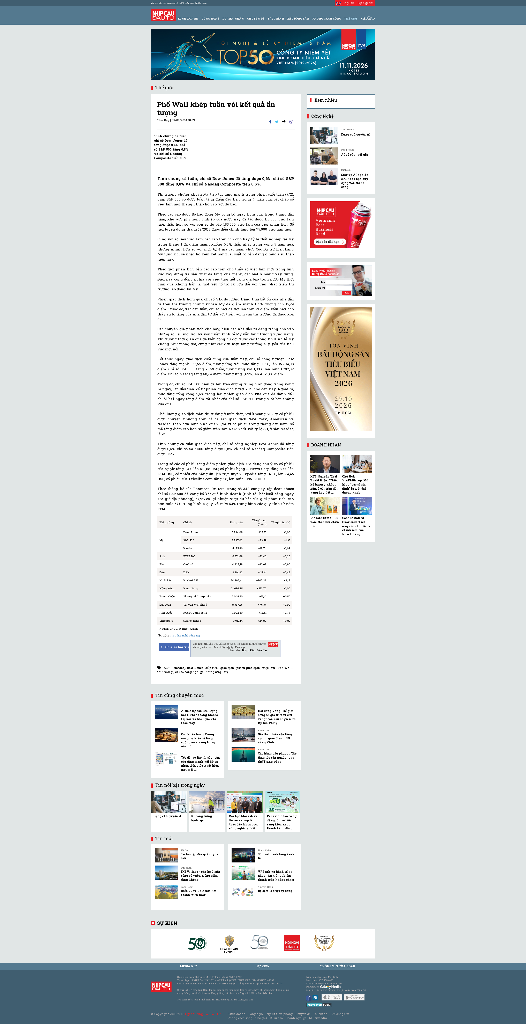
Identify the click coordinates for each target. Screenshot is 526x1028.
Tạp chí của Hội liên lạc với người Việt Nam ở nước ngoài (179, 3)
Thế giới (350, 18)
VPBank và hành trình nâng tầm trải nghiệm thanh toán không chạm (276, 876)
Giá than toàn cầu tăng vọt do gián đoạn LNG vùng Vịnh (275, 738)
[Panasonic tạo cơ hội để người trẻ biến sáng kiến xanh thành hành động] (282, 802)
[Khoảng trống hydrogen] (207, 802)
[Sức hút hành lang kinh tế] (243, 855)
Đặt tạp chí (366, 3)
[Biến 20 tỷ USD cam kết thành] (166, 892)
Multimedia (318, 1018)
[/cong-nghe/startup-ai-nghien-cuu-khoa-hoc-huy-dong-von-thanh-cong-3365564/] (324, 176)
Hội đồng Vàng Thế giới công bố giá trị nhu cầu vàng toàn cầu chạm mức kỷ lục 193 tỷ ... (276, 717)
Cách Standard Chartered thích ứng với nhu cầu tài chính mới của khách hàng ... (357, 526)
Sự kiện (167, 923)
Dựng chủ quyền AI (168, 816)
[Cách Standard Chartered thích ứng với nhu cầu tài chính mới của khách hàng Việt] (357, 506)
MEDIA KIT (188, 966)
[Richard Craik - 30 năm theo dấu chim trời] (325, 506)
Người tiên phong (279, 1014)
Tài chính (320, 1014)
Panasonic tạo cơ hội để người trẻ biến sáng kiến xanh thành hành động (282, 822)
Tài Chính (276, 18)
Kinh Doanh (188, 18)
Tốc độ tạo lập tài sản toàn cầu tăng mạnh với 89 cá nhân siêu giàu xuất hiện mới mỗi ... (200, 764)
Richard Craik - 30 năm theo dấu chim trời (324, 522)
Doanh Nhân (233, 18)
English (347, 3)
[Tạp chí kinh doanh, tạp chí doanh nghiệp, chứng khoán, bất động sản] (163, 15)
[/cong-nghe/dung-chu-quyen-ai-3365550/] (324, 135)
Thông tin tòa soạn (337, 966)
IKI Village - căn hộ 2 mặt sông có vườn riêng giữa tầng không (200, 876)
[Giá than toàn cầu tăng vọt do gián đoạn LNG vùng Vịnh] (243, 735)
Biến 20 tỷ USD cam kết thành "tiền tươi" (198, 893)
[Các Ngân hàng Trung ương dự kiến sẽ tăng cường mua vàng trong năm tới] (166, 735)
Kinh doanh (236, 1014)
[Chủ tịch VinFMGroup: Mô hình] (357, 464)
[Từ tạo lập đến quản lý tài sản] (166, 855)
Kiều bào (276, 1018)
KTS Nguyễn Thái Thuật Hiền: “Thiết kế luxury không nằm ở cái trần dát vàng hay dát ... (324, 484)
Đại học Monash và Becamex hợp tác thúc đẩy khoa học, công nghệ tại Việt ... (244, 822)
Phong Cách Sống (326, 18)
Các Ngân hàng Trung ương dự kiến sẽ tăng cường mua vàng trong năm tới (198, 740)
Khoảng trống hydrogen (201, 818)
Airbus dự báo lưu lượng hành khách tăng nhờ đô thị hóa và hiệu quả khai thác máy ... (199, 717)
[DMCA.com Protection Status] (319, 1004)
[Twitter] (277, 121)
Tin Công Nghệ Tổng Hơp (185, 635)
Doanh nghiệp (296, 1018)
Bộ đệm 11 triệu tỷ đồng (275, 891)
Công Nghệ (210, 18)
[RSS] (283, 121)
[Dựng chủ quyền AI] (169, 802)
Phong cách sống (240, 1018)
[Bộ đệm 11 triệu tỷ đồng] (243, 892)
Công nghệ (256, 1014)
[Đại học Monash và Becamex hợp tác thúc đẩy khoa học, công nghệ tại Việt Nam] (245, 802)
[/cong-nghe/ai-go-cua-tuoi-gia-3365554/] (324, 156)
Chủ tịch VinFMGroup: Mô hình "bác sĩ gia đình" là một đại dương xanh (355, 484)
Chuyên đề (255, 18)
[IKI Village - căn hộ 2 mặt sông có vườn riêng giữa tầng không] (166, 873)
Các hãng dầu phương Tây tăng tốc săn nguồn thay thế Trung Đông (277, 757)
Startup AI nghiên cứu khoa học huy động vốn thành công (354, 181)
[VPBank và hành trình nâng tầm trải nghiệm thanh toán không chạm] (243, 873)
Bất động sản (298, 18)
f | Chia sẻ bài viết (175, 647)
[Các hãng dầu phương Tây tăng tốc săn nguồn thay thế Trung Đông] (243, 754)
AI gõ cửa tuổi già (354, 154)
